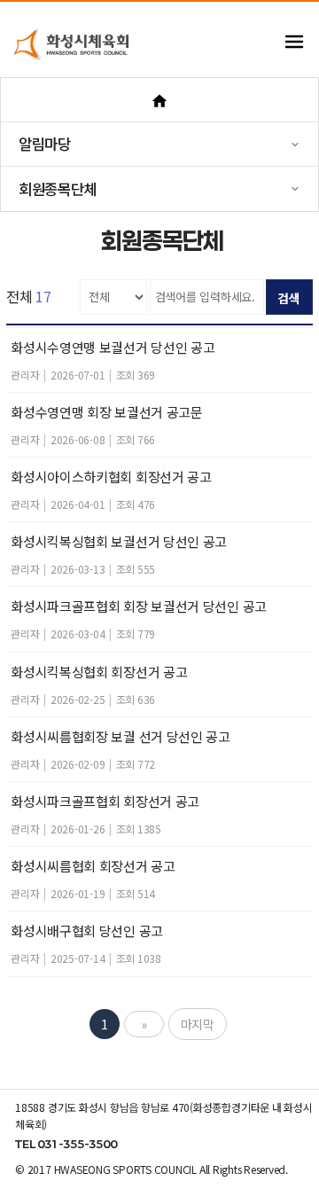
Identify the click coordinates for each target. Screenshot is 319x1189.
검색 (288, 298)
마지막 (197, 1024)
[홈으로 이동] (159, 99)
